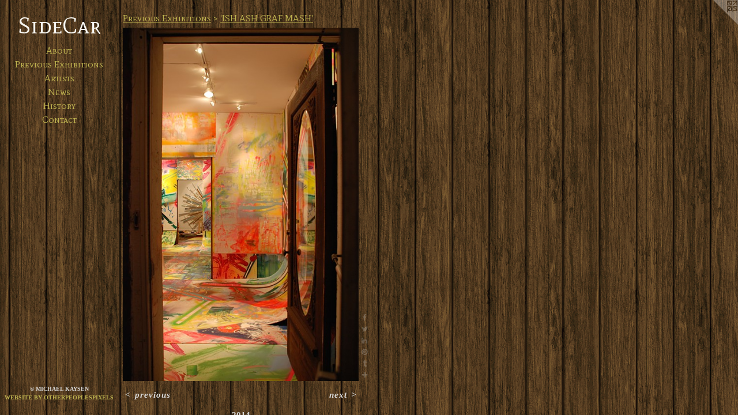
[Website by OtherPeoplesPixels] (715, 23)
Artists (59, 78)
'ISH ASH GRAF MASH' (266, 18)
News (59, 91)
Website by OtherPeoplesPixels (59, 397)
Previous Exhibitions (59, 64)
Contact (59, 119)
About (59, 50)
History (59, 105)
